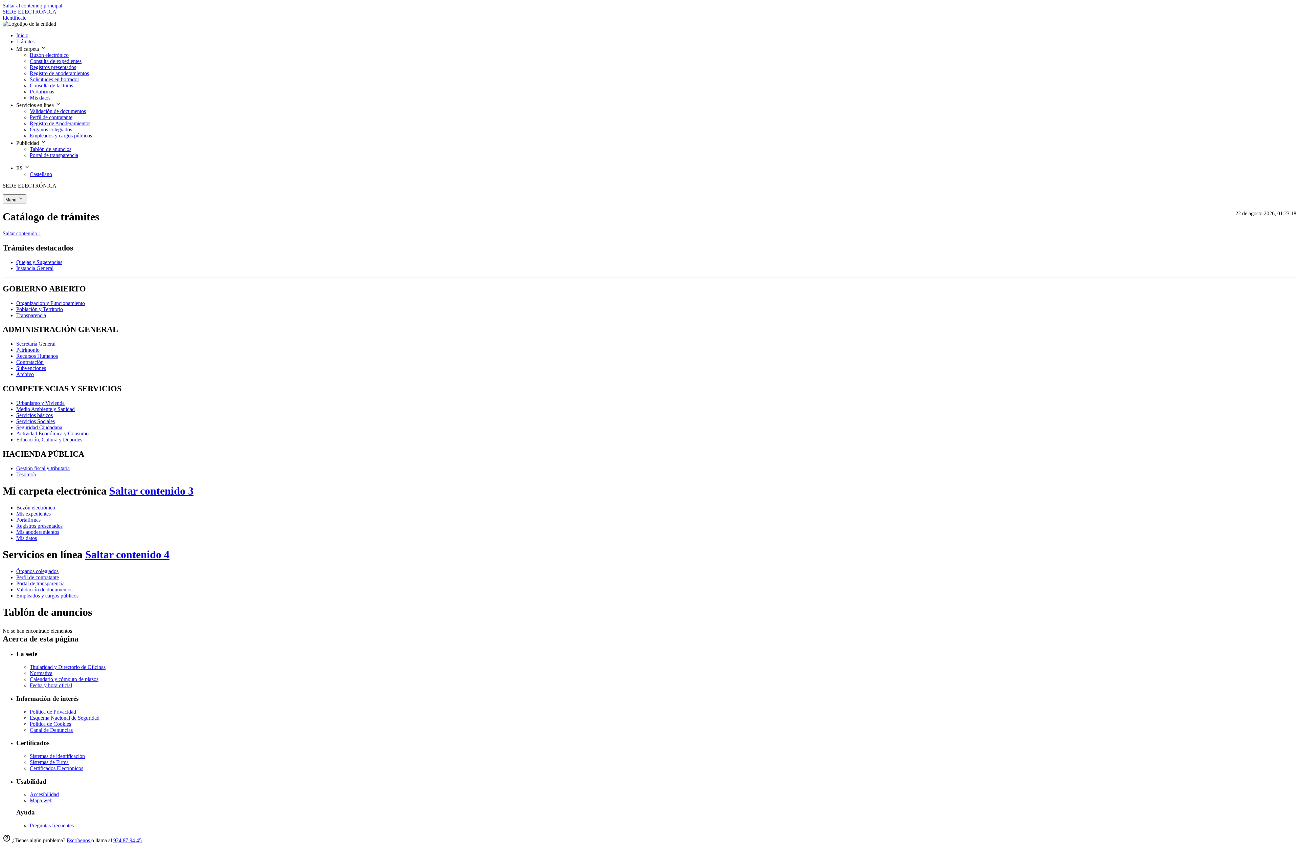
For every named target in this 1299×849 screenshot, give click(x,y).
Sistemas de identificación (57, 756)
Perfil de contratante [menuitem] (51, 117)
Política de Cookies (50, 724)
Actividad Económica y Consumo (52, 433)
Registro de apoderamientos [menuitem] (59, 73)
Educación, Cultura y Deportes (49, 439)
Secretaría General (35, 344)
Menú (11, 199)
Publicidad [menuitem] (28, 143)
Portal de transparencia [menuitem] (54, 155)
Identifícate (14, 18)
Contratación (30, 362)
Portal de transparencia (40, 583)
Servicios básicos (34, 415)
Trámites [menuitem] (25, 41)
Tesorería (26, 474)
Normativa (41, 673)
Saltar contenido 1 (22, 233)
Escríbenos (79, 840)
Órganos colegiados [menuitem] (51, 129)
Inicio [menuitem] (22, 35)
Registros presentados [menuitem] (53, 67)
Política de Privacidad (53, 712)
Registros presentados (39, 526)
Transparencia (31, 315)
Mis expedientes (33, 514)
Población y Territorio (39, 309)
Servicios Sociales (35, 421)
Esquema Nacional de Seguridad (64, 718)
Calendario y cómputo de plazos (64, 679)
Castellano (41, 174)
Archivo (25, 374)
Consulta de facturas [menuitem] (51, 85)
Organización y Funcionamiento (50, 303)
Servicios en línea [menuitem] (35, 105)
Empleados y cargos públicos (47, 595)
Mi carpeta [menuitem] (28, 49)
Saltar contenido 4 (127, 554)
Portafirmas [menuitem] (42, 91)
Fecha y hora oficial (51, 685)
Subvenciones (31, 368)
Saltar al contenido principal (32, 5)
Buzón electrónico (35, 507)
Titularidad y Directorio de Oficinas (68, 667)
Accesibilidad (44, 794)
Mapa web (41, 800)
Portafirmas (28, 520)
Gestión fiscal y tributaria (43, 468)
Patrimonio (28, 350)
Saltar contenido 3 (151, 491)
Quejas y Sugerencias (39, 262)
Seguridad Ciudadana (39, 427)
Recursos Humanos (37, 356)
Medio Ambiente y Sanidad (45, 409)
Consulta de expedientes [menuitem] (56, 61)
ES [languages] (20, 168)
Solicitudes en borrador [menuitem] (54, 79)
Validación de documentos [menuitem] (58, 111)
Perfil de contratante (37, 577)
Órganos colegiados (37, 571)
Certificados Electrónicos (56, 768)
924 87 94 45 (127, 840)
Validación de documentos (44, 589)
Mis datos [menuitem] (40, 98)
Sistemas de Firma (49, 762)
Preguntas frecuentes (52, 825)
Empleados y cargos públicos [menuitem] (61, 135)
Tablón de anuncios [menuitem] (50, 149)
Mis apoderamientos (37, 532)
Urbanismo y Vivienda (40, 403)
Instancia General (34, 268)
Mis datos (26, 538)
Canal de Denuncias (51, 730)
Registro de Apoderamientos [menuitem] (60, 123)
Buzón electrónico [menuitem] (49, 55)
